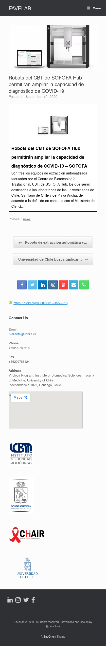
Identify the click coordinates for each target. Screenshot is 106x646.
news (27, 219)
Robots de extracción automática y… (53, 242)
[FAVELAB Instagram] (53, 284)
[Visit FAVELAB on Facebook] (33, 601)
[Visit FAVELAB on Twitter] (26, 601)
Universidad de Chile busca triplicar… (53, 259)
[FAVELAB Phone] (84, 284)
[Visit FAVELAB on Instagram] (18, 601)
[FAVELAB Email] (73, 284)
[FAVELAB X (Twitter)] (32, 284)
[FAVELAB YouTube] (63, 284)
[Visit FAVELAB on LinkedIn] (10, 601)
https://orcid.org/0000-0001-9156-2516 (41, 302)
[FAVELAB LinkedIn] (42, 284)
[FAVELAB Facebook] (22, 284)
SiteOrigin (49, 636)
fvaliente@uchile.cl (22, 333)
